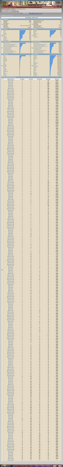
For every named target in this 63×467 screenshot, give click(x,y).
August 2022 (11, 154)
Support (34, 35)
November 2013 (11, 316)
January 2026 (11, 91)
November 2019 (11, 205)
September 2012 (11, 338)
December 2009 (11, 389)
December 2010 (11, 370)
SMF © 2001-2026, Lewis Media (26, 466)
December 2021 (11, 167)
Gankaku (4, 65)
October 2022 (11, 151)
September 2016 (11, 264)
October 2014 (11, 299)
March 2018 (11, 236)
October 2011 (11, 355)
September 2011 (11, 356)
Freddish (34, 67)
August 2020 (11, 191)
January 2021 (11, 184)
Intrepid (4, 30)
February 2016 (11, 275)
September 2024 (11, 116)
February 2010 (11, 386)
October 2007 (11, 429)
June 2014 (11, 305)
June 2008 (11, 416)
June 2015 (11, 287)
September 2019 (11, 208)
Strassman (5, 73)
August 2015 (11, 284)
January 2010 (11, 387)
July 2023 (11, 137)
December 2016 (11, 259)
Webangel (35, 57)
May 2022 (11, 159)
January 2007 (11, 443)
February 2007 (11, 441)
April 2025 (11, 105)
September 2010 (11, 375)
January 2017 (11, 258)
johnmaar (5, 75)
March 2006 (11, 458)
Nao (4, 31)
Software (34, 30)
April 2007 (11, 438)
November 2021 (11, 168)
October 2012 (11, 336)
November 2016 (11, 261)
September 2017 (11, 245)
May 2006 (11, 455)
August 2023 (11, 136)
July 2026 (11, 82)
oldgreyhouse (5, 71)
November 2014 (11, 298)
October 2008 (11, 410)
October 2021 (11, 170)
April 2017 (11, 253)
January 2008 (11, 424)
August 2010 (11, 376)
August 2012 (11, 339)
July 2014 (11, 304)
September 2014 (11, 301)
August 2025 (11, 99)
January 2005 (11, 460)
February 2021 (11, 182)
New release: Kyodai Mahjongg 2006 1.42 (10, 46)
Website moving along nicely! (8, 50)
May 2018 (11, 233)
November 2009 (11, 390)
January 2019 (11, 221)
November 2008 (11, 409)
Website (34, 34)
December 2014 (11, 296)
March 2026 (11, 88)
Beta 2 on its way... (6, 43)
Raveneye (5, 59)
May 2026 (11, 85)
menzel (4, 64)
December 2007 (11, 426)
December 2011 (11, 352)
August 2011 (11, 358)
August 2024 (11, 117)
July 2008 (11, 415)
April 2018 (11, 234)
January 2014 (11, 313)
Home (5, 7)
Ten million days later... (7, 48)
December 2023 (11, 130)
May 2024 (11, 122)
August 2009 (11, 395)
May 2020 (11, 196)
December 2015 (11, 278)
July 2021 (11, 174)
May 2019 (11, 214)
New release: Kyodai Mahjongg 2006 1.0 (10, 44)
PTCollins (35, 74)
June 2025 (11, 102)
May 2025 (11, 103)
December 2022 (11, 148)
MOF (4, 72)
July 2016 (11, 267)
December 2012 (11, 333)
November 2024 (11, 113)
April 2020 (11, 197)
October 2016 (11, 262)
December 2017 (11, 241)
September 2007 (11, 430)
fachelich (34, 70)
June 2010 (11, 379)
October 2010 (11, 373)
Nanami (4, 74)
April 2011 (11, 364)
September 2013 (11, 319)
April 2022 (11, 160)
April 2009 (11, 401)
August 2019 (11, 210)
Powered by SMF (18, 466)
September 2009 (11, 393)
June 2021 (11, 176)
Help (31, 13)
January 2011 (11, 369)
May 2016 (11, 270)
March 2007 (11, 440)
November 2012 (11, 335)
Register (40, 13)
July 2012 (11, 341)
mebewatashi (5, 40)
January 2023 (11, 147)
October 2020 (11, 188)
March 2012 (11, 347)
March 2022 (11, 162)
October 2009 (11, 392)
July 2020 (11, 193)
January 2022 (11, 165)
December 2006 (11, 444)
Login (37, 13)
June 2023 (11, 139)
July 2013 (11, 322)
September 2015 (11, 282)
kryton (4, 67)
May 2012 (11, 344)
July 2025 (11, 100)
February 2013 (11, 330)
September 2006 (11, 449)
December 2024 (11, 111)
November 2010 (11, 372)
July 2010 (11, 378)
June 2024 (11, 120)
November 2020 (11, 187)
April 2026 (11, 86)
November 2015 (11, 279)
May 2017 (11, 251)
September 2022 (11, 153)
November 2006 (11, 446)
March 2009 (11, 403)
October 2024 (11, 114)
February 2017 (11, 256)
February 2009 (11, 404)
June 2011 (11, 361)
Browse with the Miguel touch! (8, 52)
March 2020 (11, 199)
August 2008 (11, 413)
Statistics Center (9, 15)
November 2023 (11, 131)
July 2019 (11, 211)
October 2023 (11, 133)
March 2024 (11, 125)
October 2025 (11, 96)
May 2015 (11, 288)
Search (35, 13)
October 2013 (11, 318)
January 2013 (11, 332)
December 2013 (11, 315)
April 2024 (11, 123)
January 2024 (11, 128)
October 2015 (11, 281)
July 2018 (11, 230)
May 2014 (11, 307)
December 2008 (11, 407)
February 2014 (11, 312)
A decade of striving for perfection (8, 45)
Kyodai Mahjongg (4, 15)
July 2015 (11, 285)
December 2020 (11, 185)
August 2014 (11, 302)
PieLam (24, 9)
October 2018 (11, 225)
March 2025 (11, 106)
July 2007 (11, 433)
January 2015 (11, 295)
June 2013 (11, 324)
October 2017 (11, 244)
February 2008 (11, 423)
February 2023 (11, 145)
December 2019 (11, 204)
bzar (34, 59)
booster (4, 32)
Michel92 (4, 66)
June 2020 (11, 194)
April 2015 (11, 290)
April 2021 (11, 179)
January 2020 (11, 202)
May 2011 (11, 362)
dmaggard (5, 33)
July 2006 (11, 452)
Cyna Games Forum (7, 0)
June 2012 (11, 342)
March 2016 (11, 273)
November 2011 (11, 353)
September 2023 (11, 134)
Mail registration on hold (7, 49)
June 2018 (11, 231)
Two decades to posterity (7, 47)
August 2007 (11, 432)
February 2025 (11, 108)
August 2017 (11, 247)
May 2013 (11, 325)
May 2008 (11, 418)
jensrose (4, 70)
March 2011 (11, 366)
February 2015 (11, 293)
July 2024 (11, 119)
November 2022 (11, 150)
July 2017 (11, 248)
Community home (25, 13)
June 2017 (11, 250)
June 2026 (11, 83)
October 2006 (11, 447)
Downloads (10, 7)
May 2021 (11, 177)
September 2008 (11, 412)
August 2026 (11, 80)
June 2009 (11, 398)
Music (15, 7)
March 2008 (11, 421)
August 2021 (11, 173)
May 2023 (11, 140)
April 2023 (11, 142)
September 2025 (11, 97)
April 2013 (11, 327)
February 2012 (11, 349)
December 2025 (11, 93)
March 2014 (11, 310)
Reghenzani (35, 73)
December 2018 (11, 222)
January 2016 (11, 276)
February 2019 (11, 219)
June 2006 (11, 453)
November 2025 (11, 94)
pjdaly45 (34, 72)
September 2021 (11, 171)
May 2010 (11, 381)
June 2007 (11, 435)
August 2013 (11, 321)
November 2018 (11, 224)
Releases (35, 31)
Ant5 (4, 35)
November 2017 (11, 242)
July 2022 (11, 156)
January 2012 (11, 350)
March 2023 (11, 143)
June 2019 (11, 213)
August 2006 (11, 450)
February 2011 (11, 367)
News (34, 32)
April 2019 (11, 216)
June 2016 (11, 268)
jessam (4, 34)
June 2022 (11, 157)
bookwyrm (5, 69)
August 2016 (11, 265)
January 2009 (11, 406)
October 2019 (11, 207)
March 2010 (11, 384)
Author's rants (35, 33)
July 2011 (11, 359)
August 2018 (11, 228)
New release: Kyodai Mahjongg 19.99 (9, 51)
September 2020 (11, 190)
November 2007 (11, 427)
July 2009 (11, 396)
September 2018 (11, 227)
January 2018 (11, 239)
